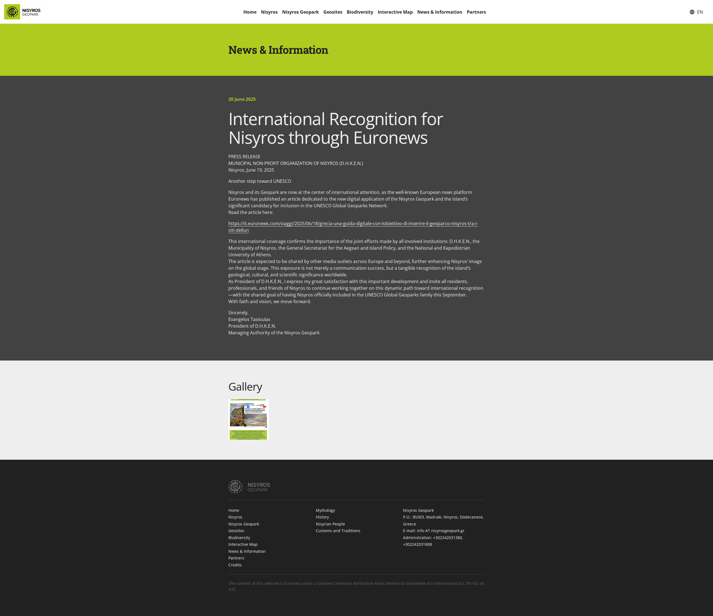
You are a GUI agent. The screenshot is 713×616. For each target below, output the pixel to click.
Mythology (325, 510)
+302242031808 (417, 544)
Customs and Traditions (338, 530)
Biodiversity (360, 12)
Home (250, 12)
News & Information (439, 12)
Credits (235, 565)
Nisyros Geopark (300, 12)
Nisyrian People (330, 524)
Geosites (332, 12)
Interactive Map (395, 12)
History (322, 517)
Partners (476, 12)
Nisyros (269, 12)
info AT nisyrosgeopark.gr (441, 530)
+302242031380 (447, 537)
